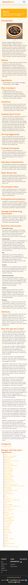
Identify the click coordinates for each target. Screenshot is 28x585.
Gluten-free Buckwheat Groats (12, 506)
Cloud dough (8, 487)
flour (24, 82)
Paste (6, 454)
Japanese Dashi (8, 521)
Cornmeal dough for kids (11, 490)
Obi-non (7, 542)
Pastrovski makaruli (10, 543)
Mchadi (6, 535)
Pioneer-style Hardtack (10, 456)
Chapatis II (7, 482)
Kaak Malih (7, 526)
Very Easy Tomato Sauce (11, 465)
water (17, 84)
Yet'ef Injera (8, 467)
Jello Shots (7, 524)
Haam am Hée (8, 510)
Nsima (6, 540)
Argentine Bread (9, 468)
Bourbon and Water (9, 476)
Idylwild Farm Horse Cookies (12, 461)
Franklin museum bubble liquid (12, 500)
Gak (6, 503)
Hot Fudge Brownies (10, 517)
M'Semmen (7, 462)
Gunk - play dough (9, 509)
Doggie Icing (8, 492)
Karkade (7, 528)
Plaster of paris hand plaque (12, 546)
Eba (6, 495)
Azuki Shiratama (9, 457)
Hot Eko (7, 515)
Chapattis (7, 459)
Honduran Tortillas (9, 514)
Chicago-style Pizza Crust (11, 484)
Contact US (4, 564)
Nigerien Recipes (7, 446)
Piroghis (7, 545)
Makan (6, 534)
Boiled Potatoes (9, 475)
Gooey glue (7, 507)
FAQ (2, 562)
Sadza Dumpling (9, 464)
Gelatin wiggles (8, 504)
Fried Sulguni (8, 501)
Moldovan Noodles (9, 538)
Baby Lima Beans (9, 470)
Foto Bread (7, 498)
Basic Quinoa (8, 473)
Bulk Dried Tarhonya (10, 481)
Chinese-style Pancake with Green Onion (15, 485)
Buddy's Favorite (9, 479)
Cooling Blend (8, 489)
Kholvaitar (7, 529)
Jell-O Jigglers (8, 523)
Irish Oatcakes (8, 518)
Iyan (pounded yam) (10, 520)
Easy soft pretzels (9, 493)
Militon (6, 537)
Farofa (6, 496)
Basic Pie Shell (8, 471)
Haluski (6, 512)
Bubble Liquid (8, 478)
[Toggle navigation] (24, 2)
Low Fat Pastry (8, 532)
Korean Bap (7, 531)
